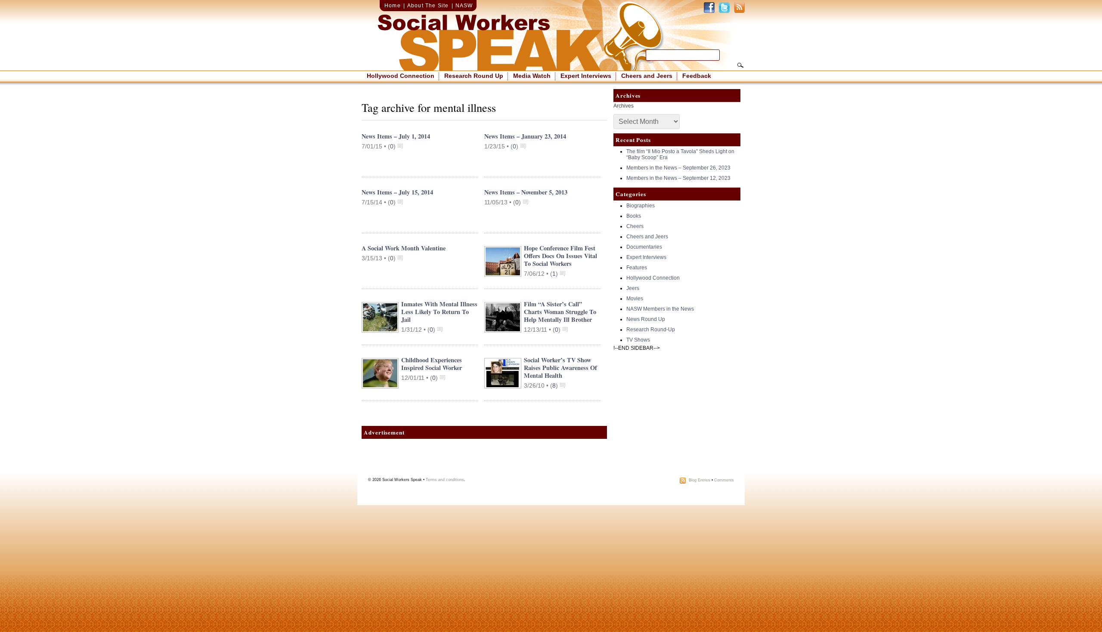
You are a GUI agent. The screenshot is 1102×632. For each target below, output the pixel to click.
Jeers (632, 288)
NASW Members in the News (660, 309)
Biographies (640, 206)
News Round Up (645, 319)
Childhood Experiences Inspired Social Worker (431, 363)
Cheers (635, 226)
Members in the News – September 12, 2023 (678, 178)
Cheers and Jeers (646, 75)
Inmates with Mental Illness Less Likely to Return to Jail (439, 311)
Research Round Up (473, 75)
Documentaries (644, 247)
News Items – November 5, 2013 (525, 192)
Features (636, 268)
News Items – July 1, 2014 (396, 136)
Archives (623, 106)
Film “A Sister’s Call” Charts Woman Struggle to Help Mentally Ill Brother (560, 311)
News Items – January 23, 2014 (525, 136)
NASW (464, 6)
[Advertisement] (484, 460)
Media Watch (532, 75)
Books (633, 216)
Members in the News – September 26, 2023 (678, 168)
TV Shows (638, 340)
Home (392, 6)
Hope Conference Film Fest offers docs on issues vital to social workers (560, 256)
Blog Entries (699, 480)
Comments (724, 480)
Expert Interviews (585, 75)
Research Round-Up (650, 330)
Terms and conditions (445, 480)
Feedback (696, 75)
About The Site (428, 6)
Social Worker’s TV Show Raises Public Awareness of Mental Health (560, 367)
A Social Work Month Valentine (404, 248)
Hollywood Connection (400, 75)
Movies (634, 299)
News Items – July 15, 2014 (397, 192)
